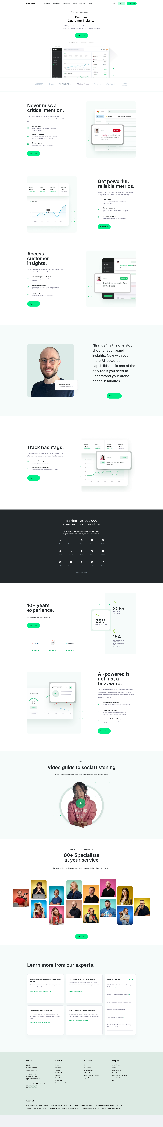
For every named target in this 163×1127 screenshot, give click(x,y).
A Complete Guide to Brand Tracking (36, 1108)
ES (29, 1086)
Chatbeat (58, 1070)
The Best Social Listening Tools (83, 1105)
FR (35, 1086)
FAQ (113, 1080)
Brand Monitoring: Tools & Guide (61, 1105)
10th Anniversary (116, 1070)
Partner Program (116, 1065)
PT (32, 1086)
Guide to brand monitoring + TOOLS (118, 1009)
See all (131, 979)
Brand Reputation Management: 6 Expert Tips (109, 1105)
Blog (90, 3)
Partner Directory (89, 1070)
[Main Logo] (31, 3)
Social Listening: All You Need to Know (37, 1105)
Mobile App (58, 1080)
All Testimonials (114, 396)
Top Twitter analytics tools (115, 1017)
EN (114, 3)
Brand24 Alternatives (61, 1077)
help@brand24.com (31, 1070)
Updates (57, 1075)
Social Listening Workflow (91, 1075)
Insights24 (58, 1072)
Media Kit (114, 1072)
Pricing (75, 3)
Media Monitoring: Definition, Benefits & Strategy (64, 1108)
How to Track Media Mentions (111, 1108)
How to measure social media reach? (118, 994)
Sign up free (81, 35)
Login (121, 3)
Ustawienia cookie (60, 1083)
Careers (114, 1067)
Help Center (87, 1067)
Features (58, 1067)
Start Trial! (132, 3)
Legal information (89, 1077)
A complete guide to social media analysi (120, 1002)
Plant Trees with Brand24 (119, 1075)
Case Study (87, 1072)
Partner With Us (116, 1077)
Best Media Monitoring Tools (90, 1108)
